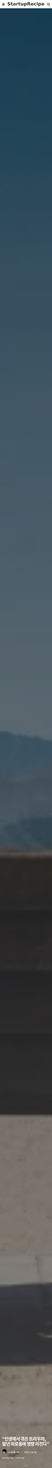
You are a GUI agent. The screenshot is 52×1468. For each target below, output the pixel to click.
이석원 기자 (15, 1452)
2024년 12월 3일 (30, 1452)
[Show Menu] (3, 4)
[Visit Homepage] (25, 4)
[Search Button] (48, 4)
